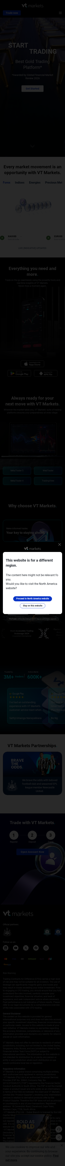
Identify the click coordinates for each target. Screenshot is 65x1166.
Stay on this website (32, 605)
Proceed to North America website (32, 598)
